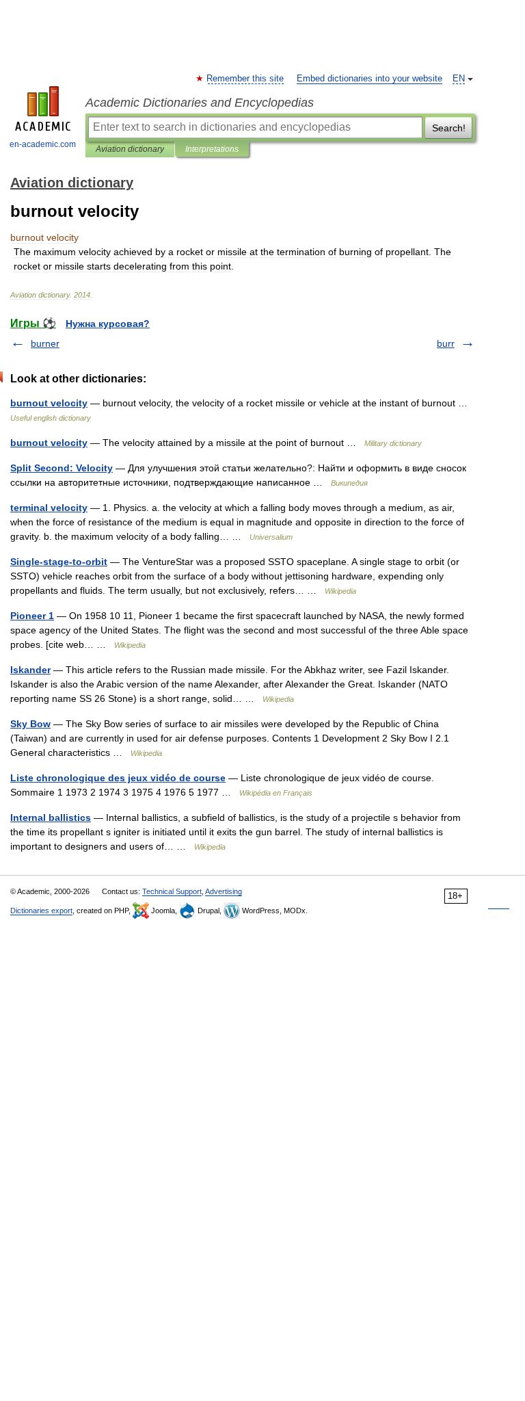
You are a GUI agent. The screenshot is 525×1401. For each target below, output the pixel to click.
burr (446, 343)
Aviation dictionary (130, 149)
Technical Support (172, 891)
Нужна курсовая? (108, 323)
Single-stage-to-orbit (58, 561)
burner (45, 343)
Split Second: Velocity (61, 467)
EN (459, 78)
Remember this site (246, 78)
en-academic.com (43, 144)
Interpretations (212, 149)
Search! (449, 127)
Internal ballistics (50, 817)
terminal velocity (49, 507)
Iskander (30, 669)
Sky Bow (30, 723)
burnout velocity (49, 402)
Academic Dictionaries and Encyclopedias (199, 102)
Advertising (223, 891)
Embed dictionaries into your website (369, 78)
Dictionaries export (41, 910)
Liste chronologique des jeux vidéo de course (118, 777)
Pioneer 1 (32, 615)
